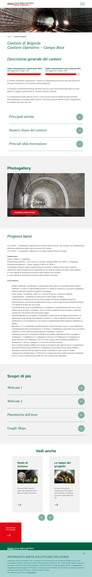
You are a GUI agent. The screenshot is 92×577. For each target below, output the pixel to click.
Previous (41, 517)
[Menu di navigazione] (82, 4)
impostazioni (31, 572)
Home (9, 36)
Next (50, 517)
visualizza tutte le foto (24, 212)
